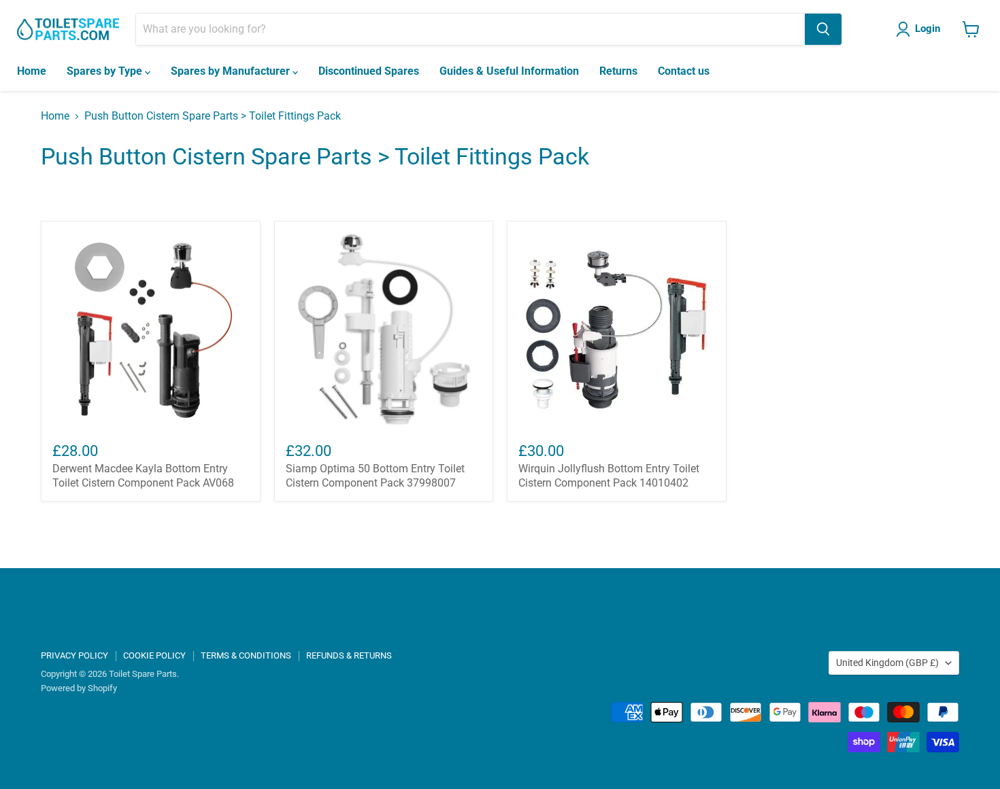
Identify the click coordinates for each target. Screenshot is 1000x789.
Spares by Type (106, 71)
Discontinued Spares (368, 71)
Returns (618, 71)
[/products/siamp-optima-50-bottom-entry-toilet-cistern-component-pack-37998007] (384, 330)
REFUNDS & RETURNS (349, 655)
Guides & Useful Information (509, 71)
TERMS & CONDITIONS (246, 655)
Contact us (684, 71)
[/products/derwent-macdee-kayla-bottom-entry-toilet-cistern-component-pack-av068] (150, 330)
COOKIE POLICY (154, 655)
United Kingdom (887, 662)
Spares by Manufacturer (232, 71)
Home (31, 71)
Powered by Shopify (79, 688)
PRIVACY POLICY (74, 655)
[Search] (823, 29)
